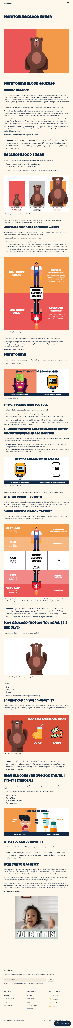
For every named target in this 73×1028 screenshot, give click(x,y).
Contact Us (30, 1008)
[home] (8, 3)
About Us (29, 995)
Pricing (28, 1002)
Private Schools (8, 1005)
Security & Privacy (32, 1005)
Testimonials (30, 999)
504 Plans (6, 995)
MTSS (5, 1002)
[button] (67, 3)
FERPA (67, 1020)
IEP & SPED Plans (9, 999)
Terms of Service (58, 1020)
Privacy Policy (47, 1020)
